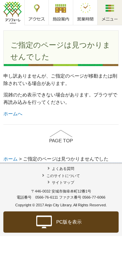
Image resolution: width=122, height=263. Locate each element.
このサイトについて (63, 176)
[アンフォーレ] (12, 12)
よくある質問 (63, 169)
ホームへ (12, 113)
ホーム (10, 159)
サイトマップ (63, 182)
